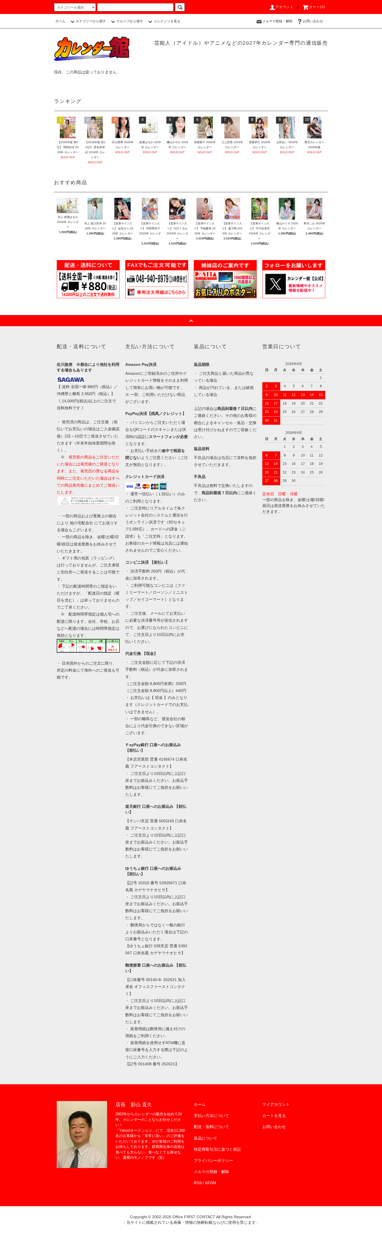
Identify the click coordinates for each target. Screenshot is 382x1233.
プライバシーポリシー (213, 1160)
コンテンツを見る (167, 21)
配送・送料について (211, 1126)
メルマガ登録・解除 (277, 21)
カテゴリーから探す (91, 21)
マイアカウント (276, 1104)
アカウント (284, 7)
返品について (205, 1138)
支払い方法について (211, 1115)
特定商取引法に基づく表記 (217, 1149)
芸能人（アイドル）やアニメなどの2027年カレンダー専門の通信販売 (241, 43)
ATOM (210, 1183)
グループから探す (129, 21)
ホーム (60, 21)
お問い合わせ (313, 21)
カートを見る (274, 1115)
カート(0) (317, 7)
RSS (198, 1183)
